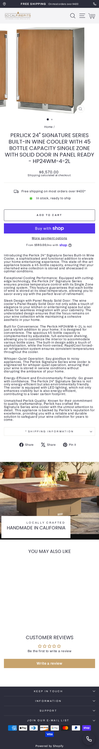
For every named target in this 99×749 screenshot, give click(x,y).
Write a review (49, 663)
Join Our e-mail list (48, 720)
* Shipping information (49, 431)
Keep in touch (48, 691)
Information (48, 701)
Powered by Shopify (49, 746)
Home (48, 127)
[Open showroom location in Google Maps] (4, 4)
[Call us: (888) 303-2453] (88, 738)
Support (48, 710)
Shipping (34, 175)
